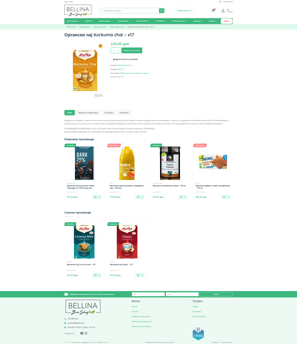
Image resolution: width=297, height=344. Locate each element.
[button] (97, 197)
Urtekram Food (157, 183)
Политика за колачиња (141, 326)
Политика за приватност (142, 321)
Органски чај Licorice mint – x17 (81, 264)
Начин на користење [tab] (88, 112)
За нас (66, 2)
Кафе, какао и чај (117, 27)
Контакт (135, 311)
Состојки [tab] (109, 112)
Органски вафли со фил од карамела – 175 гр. (213, 187)
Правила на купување (141, 316)
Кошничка (196, 311)
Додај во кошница (132, 50)
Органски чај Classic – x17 (121, 264)
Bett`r (111, 183)
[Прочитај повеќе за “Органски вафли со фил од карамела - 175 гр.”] (225, 197)
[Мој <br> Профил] (223, 10)
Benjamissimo (71, 183)
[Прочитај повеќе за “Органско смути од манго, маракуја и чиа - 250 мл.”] (140, 197)
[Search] (161, 10)
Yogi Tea (120, 76)
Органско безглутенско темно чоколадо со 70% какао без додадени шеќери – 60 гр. (81, 187)
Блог (71, 2)
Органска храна (100, 27)
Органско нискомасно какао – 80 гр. (169, 186)
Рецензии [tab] (124, 112)
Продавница (84, 27)
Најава (195, 306)
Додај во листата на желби (125, 59)
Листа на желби (199, 316)
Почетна (72, 27)
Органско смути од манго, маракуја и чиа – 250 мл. (127, 187)
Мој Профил (230, 11)
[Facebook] (82, 333)
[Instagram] (86, 333)
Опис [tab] (69, 112)
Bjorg (197, 183)
